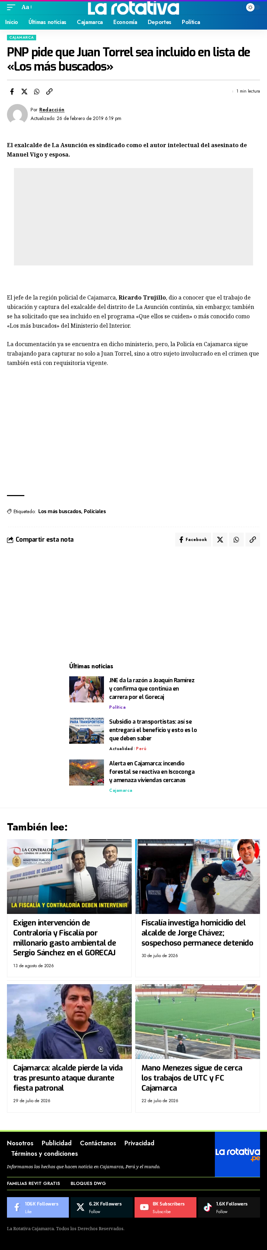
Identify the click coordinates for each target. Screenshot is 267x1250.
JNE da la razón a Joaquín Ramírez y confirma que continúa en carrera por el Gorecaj (151, 689)
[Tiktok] (229, 1207)
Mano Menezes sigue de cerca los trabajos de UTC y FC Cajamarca (191, 1078)
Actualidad (121, 749)
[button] (13, 7)
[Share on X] (24, 91)
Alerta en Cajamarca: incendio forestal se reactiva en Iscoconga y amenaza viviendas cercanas (151, 772)
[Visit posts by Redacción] (17, 114)
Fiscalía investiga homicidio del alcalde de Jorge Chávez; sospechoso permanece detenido (197, 933)
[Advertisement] (133, 216)
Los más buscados (59, 511)
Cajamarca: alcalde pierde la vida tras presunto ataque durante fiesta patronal (68, 1078)
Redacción (52, 109)
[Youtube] (165, 1207)
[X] (101, 1207)
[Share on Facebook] (12, 91)
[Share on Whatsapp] (37, 91)
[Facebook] (38, 1207)
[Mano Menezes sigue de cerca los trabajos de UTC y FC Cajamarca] (197, 1021)
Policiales (95, 511)
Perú (141, 749)
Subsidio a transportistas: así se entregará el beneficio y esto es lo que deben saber (153, 730)
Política (117, 707)
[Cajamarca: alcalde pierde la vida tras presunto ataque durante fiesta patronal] (69, 1021)
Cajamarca (21, 37)
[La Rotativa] (133, 7)
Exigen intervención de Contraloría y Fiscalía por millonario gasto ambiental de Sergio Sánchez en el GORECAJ (64, 938)
